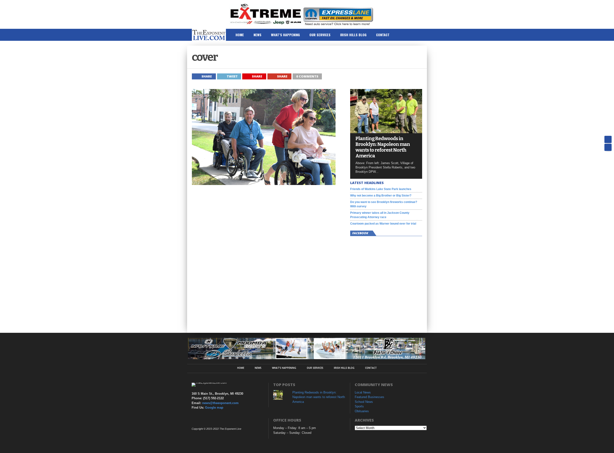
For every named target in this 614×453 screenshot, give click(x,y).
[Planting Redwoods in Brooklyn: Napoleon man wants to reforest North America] (386, 132)
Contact (383, 34)
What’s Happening (285, 34)
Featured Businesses (369, 397)
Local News (363, 392)
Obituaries (362, 411)
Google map (214, 407)
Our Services (320, 34)
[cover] (264, 184)
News (257, 34)
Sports (359, 406)
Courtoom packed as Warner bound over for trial (383, 223)
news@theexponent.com (220, 403)
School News (364, 402)
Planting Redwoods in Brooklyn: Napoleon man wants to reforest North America (382, 147)
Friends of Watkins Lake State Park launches (380, 189)
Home (240, 34)
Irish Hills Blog (353, 34)
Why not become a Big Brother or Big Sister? (380, 195)
